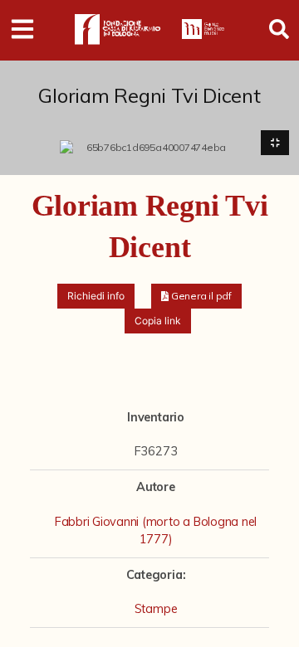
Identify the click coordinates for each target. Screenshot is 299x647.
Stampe (156, 608)
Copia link (158, 320)
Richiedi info (96, 295)
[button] (196, 296)
